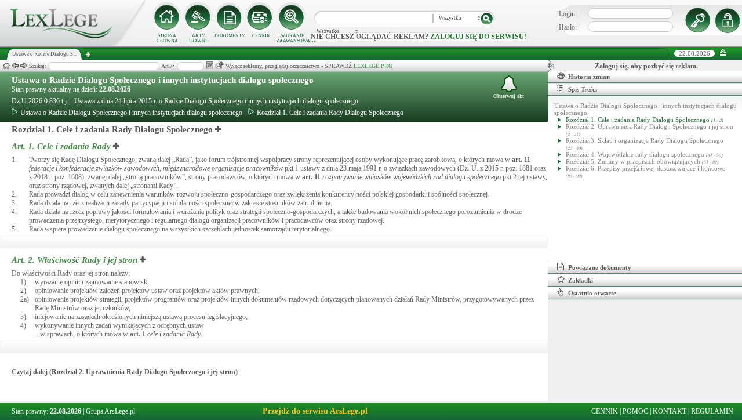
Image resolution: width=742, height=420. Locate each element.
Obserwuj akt (508, 96)
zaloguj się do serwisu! (478, 36)
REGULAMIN (712, 411)
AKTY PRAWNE (198, 38)
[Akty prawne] (198, 17)
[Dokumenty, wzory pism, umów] (229, 17)
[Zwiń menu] (723, 53)
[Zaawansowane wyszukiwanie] (292, 17)
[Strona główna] (72, 44)
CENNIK (261, 35)
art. (521, 159)
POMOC (635, 411)
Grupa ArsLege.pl (110, 411)
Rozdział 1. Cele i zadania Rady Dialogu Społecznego (330, 112)
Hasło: (568, 27)
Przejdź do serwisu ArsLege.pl (315, 411)
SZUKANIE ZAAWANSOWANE (292, 38)
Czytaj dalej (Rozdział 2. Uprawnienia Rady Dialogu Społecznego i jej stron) (125, 372)
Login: (568, 14)
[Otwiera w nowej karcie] (218, 129)
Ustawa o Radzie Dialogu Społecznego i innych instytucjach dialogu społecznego (163, 80)
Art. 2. (74, 260)
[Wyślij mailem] (219, 65)
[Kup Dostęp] (261, 17)
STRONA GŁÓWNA (167, 38)
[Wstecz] (15, 66)
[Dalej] (23, 66)
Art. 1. (61, 146)
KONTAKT (669, 411)
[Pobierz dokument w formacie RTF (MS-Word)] (209, 65)
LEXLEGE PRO (373, 66)
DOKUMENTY (229, 35)
